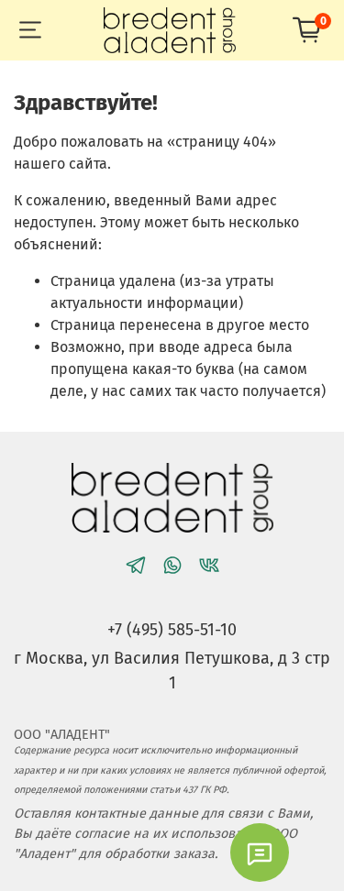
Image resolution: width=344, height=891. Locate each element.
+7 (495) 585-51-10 (172, 630)
